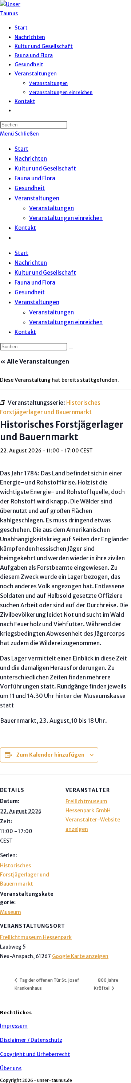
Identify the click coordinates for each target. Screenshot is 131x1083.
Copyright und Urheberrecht (35, 1054)
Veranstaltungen (37, 198)
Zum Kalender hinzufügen (50, 755)
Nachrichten (31, 158)
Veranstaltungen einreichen (66, 218)
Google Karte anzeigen (80, 956)
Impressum (14, 1026)
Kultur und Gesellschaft (45, 168)
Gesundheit (30, 188)
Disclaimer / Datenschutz (31, 1040)
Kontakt (25, 227)
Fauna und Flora (35, 178)
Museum (10, 912)
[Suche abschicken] (71, 348)
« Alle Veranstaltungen (34, 361)
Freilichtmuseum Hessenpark (36, 937)
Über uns (10, 1068)
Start (21, 148)
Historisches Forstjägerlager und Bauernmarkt (24, 874)
